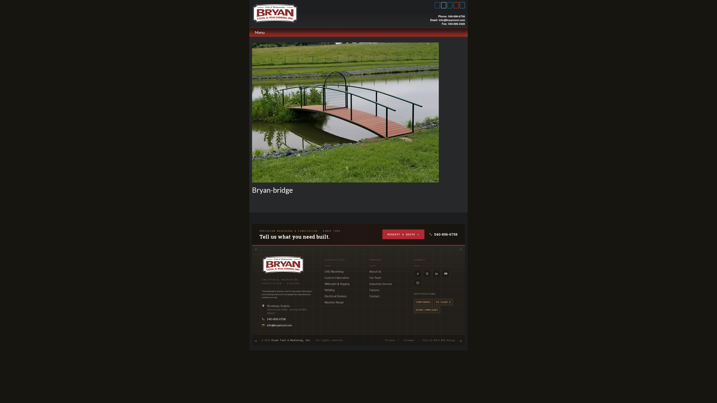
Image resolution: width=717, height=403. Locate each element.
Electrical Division (336, 296)
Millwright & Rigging (337, 284)
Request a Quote (403, 234)
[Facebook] (417, 273)
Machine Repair (334, 302)
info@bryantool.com (279, 325)
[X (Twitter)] (427, 273)
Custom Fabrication (337, 277)
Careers (374, 290)
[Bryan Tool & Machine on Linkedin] (449, 5)
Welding (330, 290)
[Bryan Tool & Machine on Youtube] (456, 5)
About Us (375, 271)
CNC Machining (334, 271)
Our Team (375, 277)
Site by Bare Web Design (438, 340)
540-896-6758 (445, 234)
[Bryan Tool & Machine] (285, 13)
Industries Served (380, 284)
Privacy (390, 340)
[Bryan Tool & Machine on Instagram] (462, 5)
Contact (374, 296)
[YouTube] (445, 273)
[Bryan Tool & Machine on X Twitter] (443, 5)
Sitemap (408, 340)
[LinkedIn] (436, 273)
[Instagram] (417, 283)
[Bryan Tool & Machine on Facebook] (437, 5)
